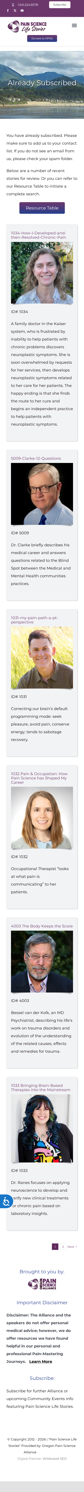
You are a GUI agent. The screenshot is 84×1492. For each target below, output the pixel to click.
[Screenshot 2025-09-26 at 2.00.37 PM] (42, 243)
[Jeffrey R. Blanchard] (42, 628)
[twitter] (15, 10)
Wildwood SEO (48, 1452)
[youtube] (22, 10)
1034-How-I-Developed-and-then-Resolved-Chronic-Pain (38, 235)
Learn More (40, 1361)
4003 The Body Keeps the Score (42, 926)
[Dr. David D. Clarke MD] (42, 465)
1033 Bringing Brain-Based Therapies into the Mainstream (40, 1087)
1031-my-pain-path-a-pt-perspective (34, 620)
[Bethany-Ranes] (42, 1096)
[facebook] (7, 10)
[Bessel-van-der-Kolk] (42, 932)
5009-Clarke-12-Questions (36, 458)
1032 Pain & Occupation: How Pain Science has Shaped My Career (39, 778)
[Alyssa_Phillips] (42, 788)
